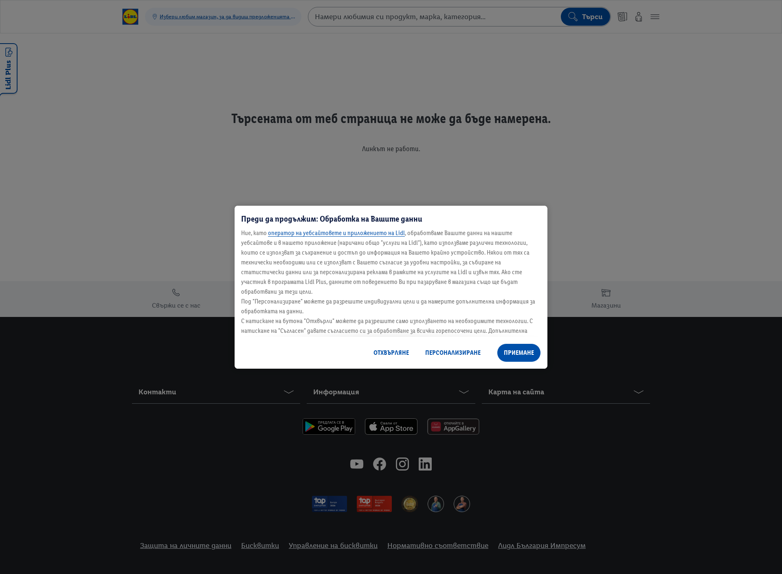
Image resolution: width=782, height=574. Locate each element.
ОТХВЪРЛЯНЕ (391, 352)
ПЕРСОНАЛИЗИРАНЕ (453, 352)
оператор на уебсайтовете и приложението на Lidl (336, 233)
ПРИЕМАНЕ (519, 352)
